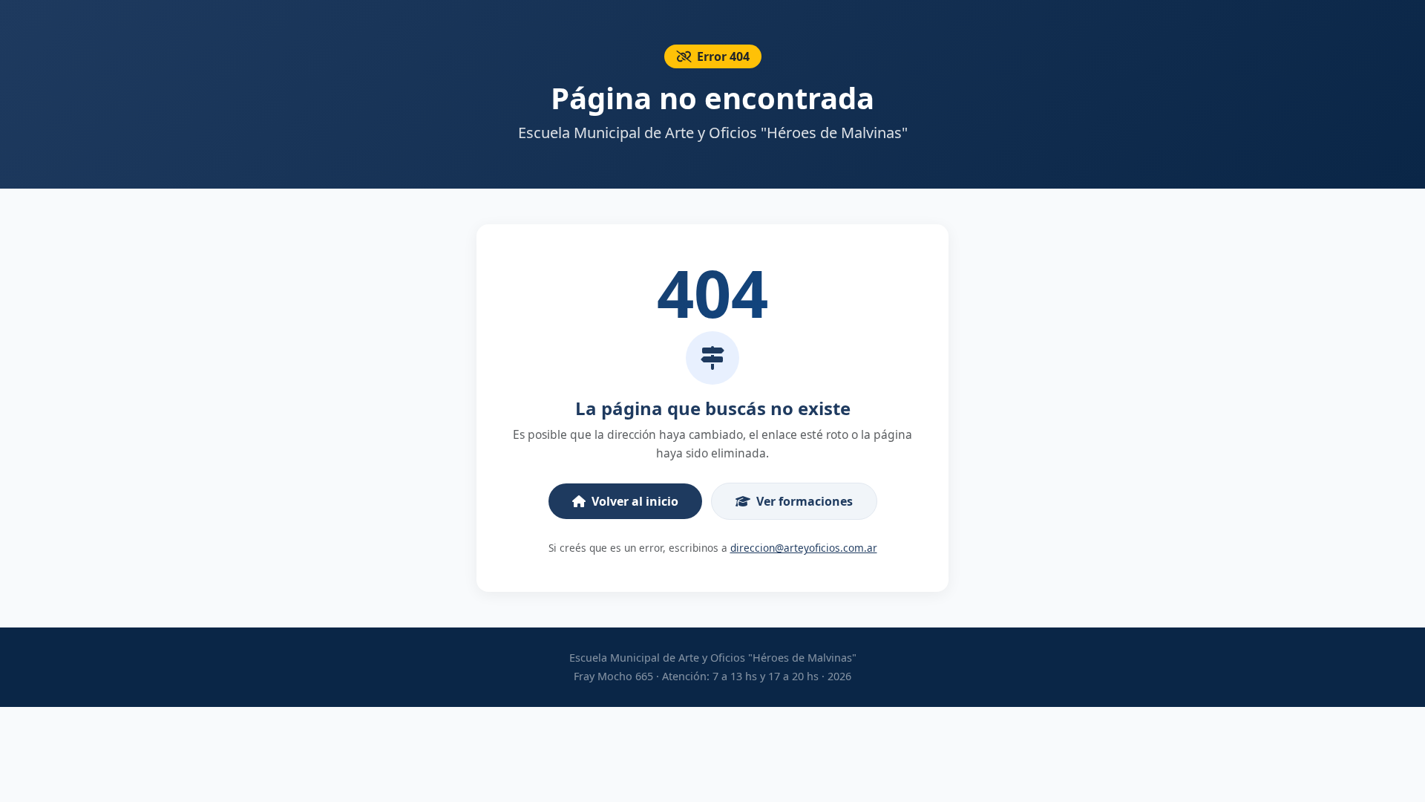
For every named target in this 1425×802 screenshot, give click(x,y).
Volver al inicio (635, 501)
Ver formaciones (804, 501)
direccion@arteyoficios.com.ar (803, 548)
